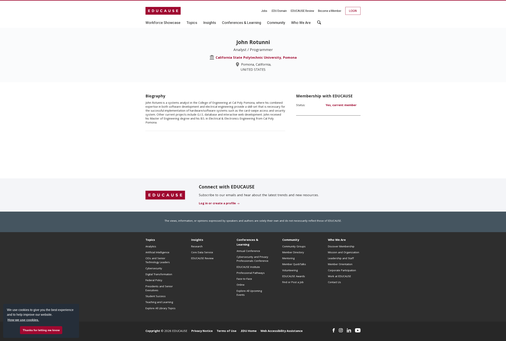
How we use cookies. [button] (23, 320)
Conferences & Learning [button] (241, 22)
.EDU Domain (279, 11)
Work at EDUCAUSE (339, 276)
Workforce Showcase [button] (162, 22)
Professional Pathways (251, 273)
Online (241, 285)
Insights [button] (209, 22)
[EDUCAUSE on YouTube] (358, 330)
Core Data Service (202, 253)
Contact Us (334, 282)
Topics (150, 240)
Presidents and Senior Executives (159, 288)
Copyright (152, 331)
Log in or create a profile (217, 203)
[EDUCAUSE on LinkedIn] (349, 330)
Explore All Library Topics (160, 308)
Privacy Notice (202, 331)
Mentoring (288, 258)
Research (197, 247)
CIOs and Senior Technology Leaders (157, 260)
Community (290, 240)
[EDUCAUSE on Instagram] (341, 330)
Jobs (264, 11)
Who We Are (337, 240)
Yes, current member (341, 105)
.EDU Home (248, 331)
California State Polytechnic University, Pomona (256, 58)
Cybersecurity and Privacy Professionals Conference (252, 259)
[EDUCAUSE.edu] (163, 11)
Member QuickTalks (294, 264)
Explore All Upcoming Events (249, 293)
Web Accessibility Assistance (282, 331)
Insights (197, 240)
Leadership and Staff (341, 258)
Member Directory (293, 253)
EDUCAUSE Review (302, 11)
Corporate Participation (342, 270)
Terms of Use (226, 331)
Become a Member (329, 11)
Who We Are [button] (301, 22)
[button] (319, 24)
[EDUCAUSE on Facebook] (333, 330)
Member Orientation (340, 264)
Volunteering (290, 270)
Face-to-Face (244, 279)
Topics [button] (191, 22)
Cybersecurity (153, 269)
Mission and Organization (343, 253)
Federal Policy (153, 280)
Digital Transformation (158, 274)
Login (353, 11)
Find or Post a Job (293, 282)
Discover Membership (341, 247)
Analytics (150, 247)
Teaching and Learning (159, 302)
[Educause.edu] (165, 195)
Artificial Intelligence (157, 253)
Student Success (155, 296)
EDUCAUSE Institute (248, 267)
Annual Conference (248, 251)
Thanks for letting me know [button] (41, 330)
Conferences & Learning (247, 242)
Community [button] (276, 22)
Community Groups (294, 247)
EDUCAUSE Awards (293, 276)
